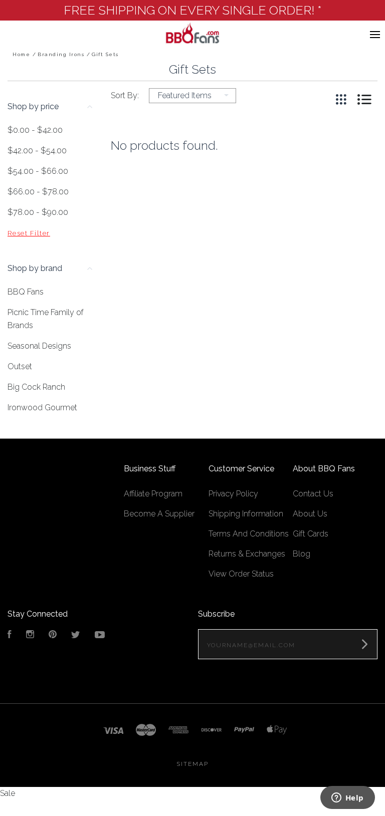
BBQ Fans (26, 292)
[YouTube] (100, 635)
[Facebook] (10, 635)
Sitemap (192, 763)
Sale (7, 793)
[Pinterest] (53, 635)
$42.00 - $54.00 (37, 150)
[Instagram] (30, 635)
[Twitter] (75, 635)
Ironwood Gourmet (42, 407)
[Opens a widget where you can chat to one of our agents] (347, 798)
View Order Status (241, 574)
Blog (301, 554)
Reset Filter (29, 233)
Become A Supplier (159, 513)
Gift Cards (310, 533)
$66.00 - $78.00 (38, 191)
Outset (20, 366)
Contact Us (313, 493)
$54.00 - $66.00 (38, 171)
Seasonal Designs (39, 346)
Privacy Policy (233, 493)
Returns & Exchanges (247, 554)
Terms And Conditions (249, 533)
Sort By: (125, 95)
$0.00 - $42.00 (35, 130)
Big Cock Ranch (36, 387)
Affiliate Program (153, 493)
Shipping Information (246, 513)
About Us (310, 513)
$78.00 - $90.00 (38, 212)
